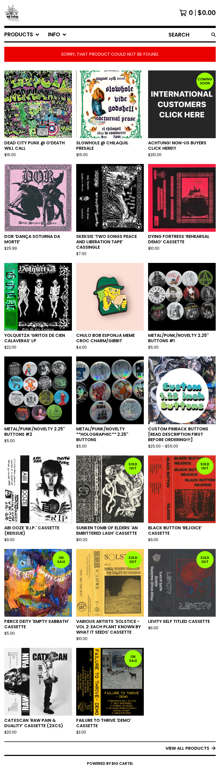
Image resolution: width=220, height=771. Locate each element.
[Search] (213, 34)
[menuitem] (21, 34)
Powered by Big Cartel (110, 763)
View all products (187, 748)
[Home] (11, 13)
